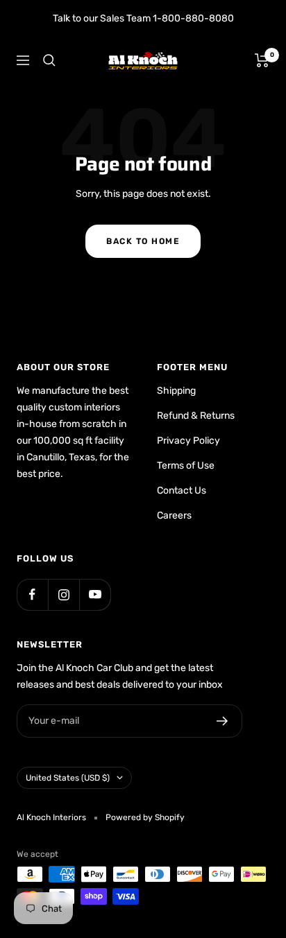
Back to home (143, 241)
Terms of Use (185, 465)
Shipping (176, 391)
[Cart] (262, 60)
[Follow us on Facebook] (32, 594)
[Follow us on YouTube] (94, 594)
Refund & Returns (196, 416)
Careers (174, 515)
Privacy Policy (188, 440)
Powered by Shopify (145, 817)
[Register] (222, 721)
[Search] (49, 60)
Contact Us (181, 490)
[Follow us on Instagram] (63, 594)
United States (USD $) (68, 778)
